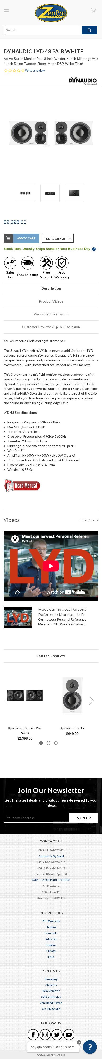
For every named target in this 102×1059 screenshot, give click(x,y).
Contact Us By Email (51, 856)
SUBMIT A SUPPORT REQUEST (51, 880)
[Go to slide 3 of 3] (56, 743)
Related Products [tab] (51, 656)
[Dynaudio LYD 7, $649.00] (72, 695)
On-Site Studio (51, 1009)
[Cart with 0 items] (93, 10)
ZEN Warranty (51, 921)
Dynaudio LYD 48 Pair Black (25, 730)
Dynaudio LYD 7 (72, 728)
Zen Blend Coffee (51, 1003)
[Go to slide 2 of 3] (48, 743)
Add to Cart (26, 238)
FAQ (51, 957)
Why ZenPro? (51, 991)
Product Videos (51, 301)
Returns (51, 945)
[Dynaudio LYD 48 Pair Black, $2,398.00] (24, 695)
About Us (51, 985)
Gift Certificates (51, 997)
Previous (6, 700)
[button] (90, 1047)
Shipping (51, 927)
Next (91, 700)
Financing (51, 979)
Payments (51, 933)
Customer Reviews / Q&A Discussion (51, 327)
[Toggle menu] (6, 11)
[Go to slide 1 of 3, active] (41, 743)
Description (51, 288)
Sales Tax (51, 939)
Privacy (51, 951)
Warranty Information (51, 314)
